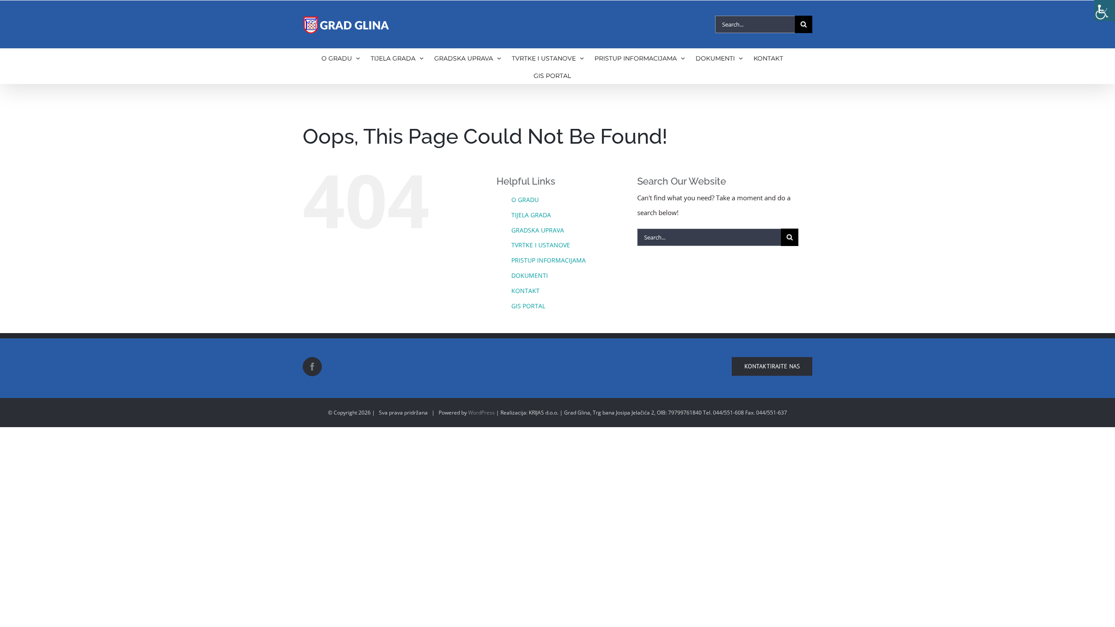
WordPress (481, 412)
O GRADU (525, 200)
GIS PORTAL (528, 306)
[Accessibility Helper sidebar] (1104, 10)
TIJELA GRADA (531, 215)
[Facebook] (312, 366)
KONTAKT (525, 291)
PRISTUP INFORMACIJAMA (548, 260)
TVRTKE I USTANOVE (540, 245)
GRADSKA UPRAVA (537, 230)
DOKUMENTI (529, 275)
